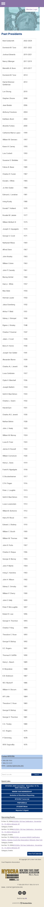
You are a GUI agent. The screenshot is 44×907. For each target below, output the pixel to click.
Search (36, 774)
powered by (16, 903)
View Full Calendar (35, 854)
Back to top (21, 898)
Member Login (31, 9)
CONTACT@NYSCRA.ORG (15, 766)
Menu (3, 3)
